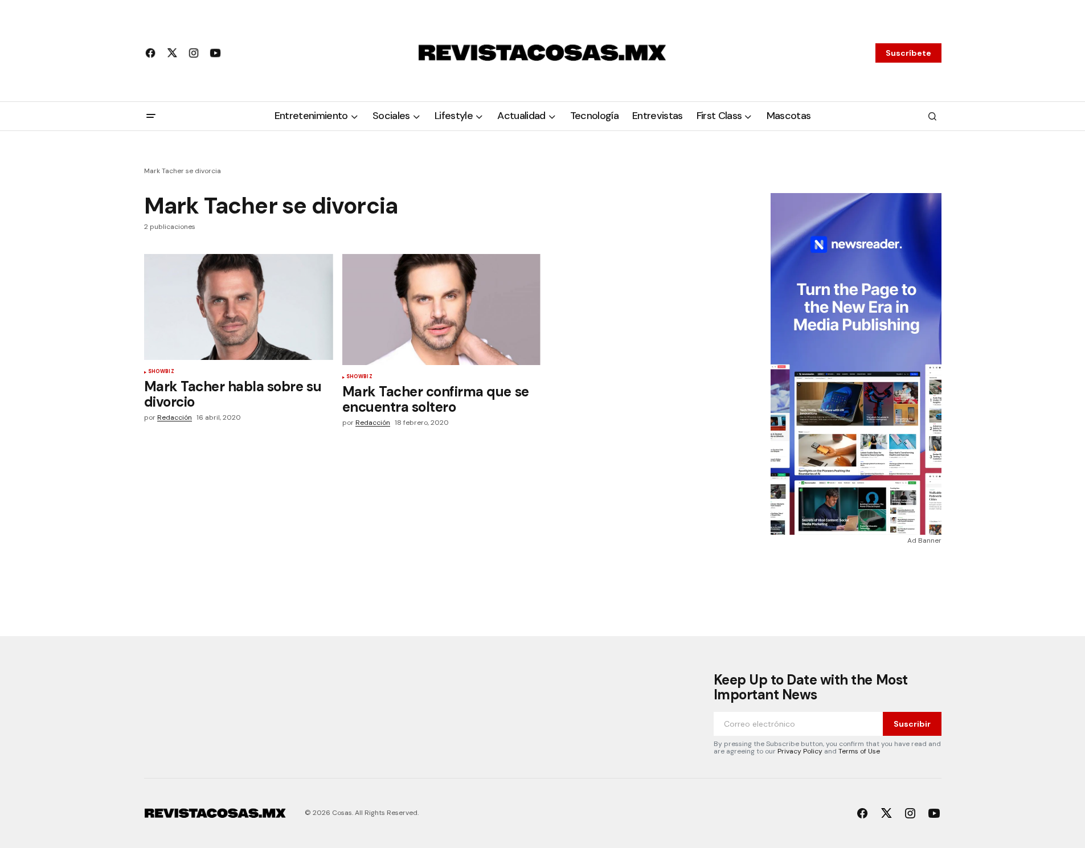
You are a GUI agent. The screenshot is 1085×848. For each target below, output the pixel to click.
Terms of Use (859, 751)
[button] (151, 116)
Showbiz (161, 372)
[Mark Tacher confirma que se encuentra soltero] (441, 310)
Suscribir (912, 724)
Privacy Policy (799, 751)
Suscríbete (908, 53)
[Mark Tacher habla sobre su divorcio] (238, 307)
